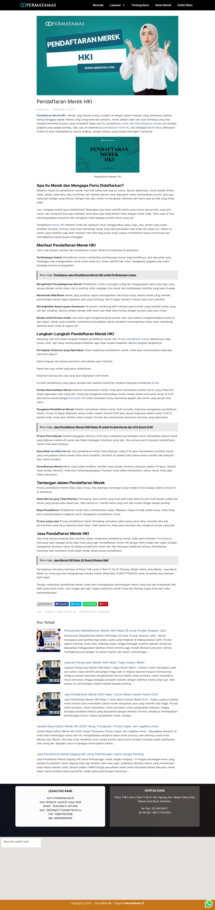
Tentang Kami (140, 5)
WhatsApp (91, 604)
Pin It (104, 604)
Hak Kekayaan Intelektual (150, 123)
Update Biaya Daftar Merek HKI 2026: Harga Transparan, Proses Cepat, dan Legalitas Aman (98, 726)
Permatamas (164, 538)
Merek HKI (43, 109)
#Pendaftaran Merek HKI (60, 611)
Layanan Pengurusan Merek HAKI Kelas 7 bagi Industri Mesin (104, 662)
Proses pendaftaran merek (133, 339)
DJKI (155, 382)
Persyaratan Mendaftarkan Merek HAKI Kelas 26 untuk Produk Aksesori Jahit (115, 630)
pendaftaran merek (114, 127)
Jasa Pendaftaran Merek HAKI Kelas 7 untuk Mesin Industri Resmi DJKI (111, 694)
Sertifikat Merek (61, 451)
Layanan (115, 5)
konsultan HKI (77, 398)
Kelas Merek (163, 5)
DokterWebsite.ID (134, 903)
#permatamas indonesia (94, 611)
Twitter (76, 604)
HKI (119, 176)
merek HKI (128, 123)
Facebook (62, 604)
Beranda (98, 5)
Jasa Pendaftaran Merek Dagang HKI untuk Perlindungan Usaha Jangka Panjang (90, 754)
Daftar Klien (185, 5)
